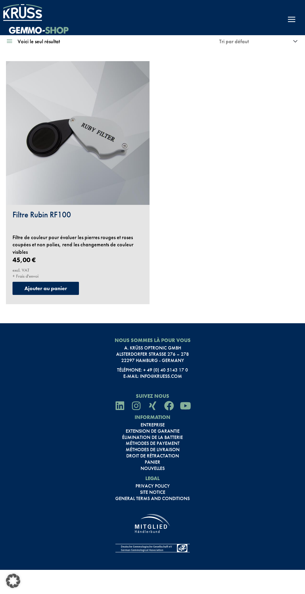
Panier (152, 462)
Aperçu (78, 197)
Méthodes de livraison (153, 450)
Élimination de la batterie (152, 437)
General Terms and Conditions (152, 499)
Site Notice (152, 492)
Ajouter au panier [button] (45, 288)
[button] (13, 581)
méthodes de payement (153, 443)
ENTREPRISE (153, 425)
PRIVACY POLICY (153, 486)
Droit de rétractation (152, 456)
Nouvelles (153, 468)
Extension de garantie (153, 431)
